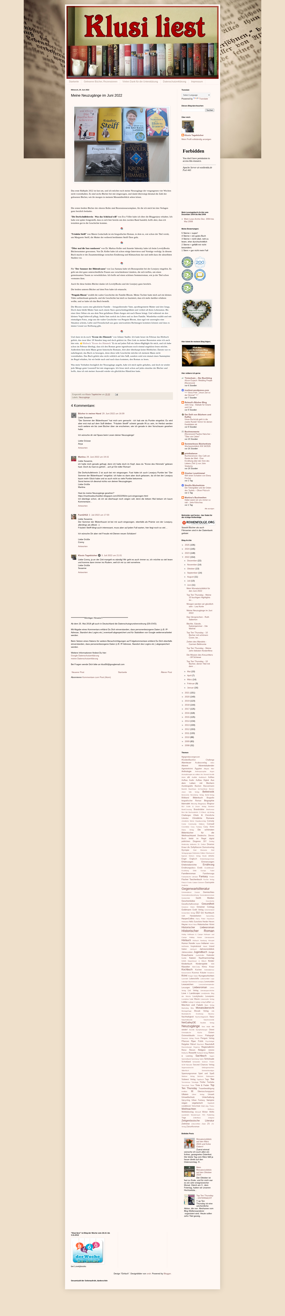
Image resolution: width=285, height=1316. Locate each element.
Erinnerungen (207, 862)
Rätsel (193, 1044)
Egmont (184, 856)
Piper (193, 1041)
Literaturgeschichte (207, 990)
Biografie (210, 798)
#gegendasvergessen (191, 757)
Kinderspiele (201, 963)
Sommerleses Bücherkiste (198, 444)
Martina (82, 457)
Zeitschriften (195, 1124)
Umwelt (211, 1094)
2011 (187, 733)
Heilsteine (185, 922)
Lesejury (201, 982)
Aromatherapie (187, 774)
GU (198, 912)
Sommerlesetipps (208, 1070)
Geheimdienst (186, 892)
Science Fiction (208, 1062)
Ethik (195, 870)
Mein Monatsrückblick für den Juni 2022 (198, 589)
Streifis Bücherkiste (195, 485)
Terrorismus (186, 1082)
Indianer (205, 943)
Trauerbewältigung (206, 1088)
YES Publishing (208, 1115)
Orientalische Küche (192, 1032)
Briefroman (210, 809)
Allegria (206, 769)
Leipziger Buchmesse (189, 982)
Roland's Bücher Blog (196, 402)
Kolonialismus (209, 970)
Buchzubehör (193, 812)
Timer (192, 1085)
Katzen (192, 958)
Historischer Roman (198, 931)
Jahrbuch (193, 949)
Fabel (212, 870)
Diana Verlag (188, 830)
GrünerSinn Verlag (188, 913)
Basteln (184, 789)
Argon (212, 771)
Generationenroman (207, 895)
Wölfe (211, 1112)
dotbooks (193, 844)
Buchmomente (192, 431)
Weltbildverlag (188, 1112)
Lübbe (184, 1002)
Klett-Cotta (196, 967)
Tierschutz (185, 1085)
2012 (187, 729)
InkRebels (185, 946)
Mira (192, 1008)
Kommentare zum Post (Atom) (96, 677)
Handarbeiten (195, 916)
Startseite (74, 81)
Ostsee (200, 1035)
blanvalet (186, 803)
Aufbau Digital (202, 780)
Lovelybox (185, 999)
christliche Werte (188, 821)
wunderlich (185, 1115)
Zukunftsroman (192, 1127)
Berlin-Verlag (209, 795)
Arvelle (211, 774)
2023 (187, 553)
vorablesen (186, 1106)
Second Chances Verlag (203, 1065)
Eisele (204, 856)
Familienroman (189, 873)
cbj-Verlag (210, 812)
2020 (187, 696)
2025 (187, 545)
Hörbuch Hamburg (200, 940)
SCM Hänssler (187, 1065)
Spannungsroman (189, 1073)
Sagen (212, 1056)
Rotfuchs (185, 1053)
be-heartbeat (202, 789)
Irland (205, 946)
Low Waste (195, 999)
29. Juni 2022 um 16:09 (113, 413)
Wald (203, 1106)
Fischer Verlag (208, 879)
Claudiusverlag (200, 821)
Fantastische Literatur (190, 877)
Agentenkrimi (187, 769)
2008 (187, 745)
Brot (183, 812)
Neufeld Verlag (207, 1023)
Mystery (211, 1014)
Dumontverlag (208, 847)
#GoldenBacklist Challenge (198, 760)
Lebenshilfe (194, 979)
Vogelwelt (211, 1103)
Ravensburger (187, 1047)
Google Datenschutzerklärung (85, 655)
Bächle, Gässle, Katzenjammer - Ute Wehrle (197, 626)
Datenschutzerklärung (174, 81)
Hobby (184, 934)
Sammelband (186, 1059)
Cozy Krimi (209, 827)
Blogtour (210, 804)
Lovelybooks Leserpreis (203, 996)
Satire (202, 1059)
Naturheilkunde (187, 1020)
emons (211, 856)
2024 (187, 549)
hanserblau (210, 916)
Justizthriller (200, 955)
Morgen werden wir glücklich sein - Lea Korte (200, 605)
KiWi (212, 964)
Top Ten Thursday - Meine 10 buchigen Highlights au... (199, 597)
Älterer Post (166, 672)
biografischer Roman (191, 801)
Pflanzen (185, 1041)
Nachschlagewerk (201, 1017)
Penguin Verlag (207, 1038)
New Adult (206, 1026)
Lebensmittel (204, 979)
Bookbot (211, 806)
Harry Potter (200, 919)
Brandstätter (199, 809)
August (190, 577)
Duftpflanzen (196, 847)
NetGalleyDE (189, 1022)
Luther (208, 1002)
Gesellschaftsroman (190, 904)
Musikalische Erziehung (192, 1014)
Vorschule (196, 1106)
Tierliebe (210, 1082)
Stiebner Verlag (188, 1076)
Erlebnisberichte (189, 864)
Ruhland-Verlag (202, 1053)
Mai (189, 671)
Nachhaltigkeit (188, 1017)
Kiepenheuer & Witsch (197, 961)
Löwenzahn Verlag (207, 999)
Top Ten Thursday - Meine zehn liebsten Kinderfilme (199, 649)
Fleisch (184, 882)
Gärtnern (201, 882)
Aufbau (211, 777)
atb (188, 777)
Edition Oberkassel (207, 853)
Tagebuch (200, 1079)
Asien (184, 777)
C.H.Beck (202, 812)
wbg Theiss (209, 1106)
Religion (202, 1050)
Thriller (202, 1082)
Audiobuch (202, 777)
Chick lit (198, 815)
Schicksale (209, 1059)
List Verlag (193, 990)
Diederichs (201, 836)
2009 (187, 741)
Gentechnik (186, 898)
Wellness (211, 1109)
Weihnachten (189, 1108)
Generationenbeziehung (190, 895)
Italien (184, 949)
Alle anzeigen (209, 509)
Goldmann (186, 909)
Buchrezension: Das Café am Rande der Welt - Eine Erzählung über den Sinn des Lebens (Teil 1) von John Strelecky (197, 461)
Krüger (190, 976)
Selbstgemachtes (208, 1067)
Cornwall (210, 824)
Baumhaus (192, 789)
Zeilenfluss (197, 1118)
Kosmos (195, 973)
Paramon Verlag (188, 1038)
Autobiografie (187, 786)
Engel (184, 859)
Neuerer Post (78, 672)
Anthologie (186, 771)
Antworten (83, 448)
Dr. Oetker (202, 844)
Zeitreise (186, 1123)
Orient (211, 1030)
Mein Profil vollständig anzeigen (196, 139)
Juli (189, 581)
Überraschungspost (206, 1091)
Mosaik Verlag (201, 1011)
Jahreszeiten (187, 952)
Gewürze (185, 907)
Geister (197, 892)
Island (211, 946)
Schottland (186, 1062)
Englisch (193, 859)
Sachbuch (200, 1055)
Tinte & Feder (202, 1085)
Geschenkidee (188, 901)
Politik (200, 1041)
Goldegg (210, 907)
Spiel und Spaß (206, 1073)
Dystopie (185, 850)
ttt (192, 1091)
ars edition (196, 774)
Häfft (183, 916)
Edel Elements (200, 850)
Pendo (197, 1038)
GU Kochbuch (207, 913)
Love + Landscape (191, 993)
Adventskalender (206, 765)
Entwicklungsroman (207, 859)
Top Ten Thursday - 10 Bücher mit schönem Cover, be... (197, 635)
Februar (191, 683)
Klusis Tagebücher (94, 394)
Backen (198, 786)
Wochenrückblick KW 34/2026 (197, 446)
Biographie (209, 800)
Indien (212, 943)
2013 (187, 725)
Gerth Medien (205, 898)
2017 (187, 709)
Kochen (198, 970)
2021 (187, 692)
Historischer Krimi (205, 924)
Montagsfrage (186, 1011)
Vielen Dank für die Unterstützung (140, 81)
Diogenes (197, 841)
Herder (205, 922)
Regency (196, 1047)
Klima (204, 967)
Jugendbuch (200, 952)
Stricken (200, 1076)
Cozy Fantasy (196, 827)
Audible (194, 777)
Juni (189, 585)
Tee (212, 1079)
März (190, 679)
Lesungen (186, 988)
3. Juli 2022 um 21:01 (112, 555)
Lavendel (185, 979)
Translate (203, 99)
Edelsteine (196, 853)
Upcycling (186, 1100)
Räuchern (200, 1044)
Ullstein (185, 1094)
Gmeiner (201, 907)
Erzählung (185, 870)
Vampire (210, 1100)
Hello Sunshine (195, 922)
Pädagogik (209, 1035)
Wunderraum (195, 1115)
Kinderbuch (187, 963)
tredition (184, 1091)
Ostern (211, 1032)
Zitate (204, 1124)
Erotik (199, 868)
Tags (207, 1079)
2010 (187, 737)
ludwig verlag (200, 1002)
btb (186, 812)
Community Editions (196, 824)
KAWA (184, 961)
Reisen (192, 1050)
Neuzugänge (84, 397)
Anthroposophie (200, 771)
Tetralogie (194, 1082)
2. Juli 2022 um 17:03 (99, 515)
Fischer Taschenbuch (192, 879)
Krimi (184, 975)
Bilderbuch (198, 797)
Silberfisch (185, 1070)
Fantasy (203, 876)
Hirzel (190, 924)
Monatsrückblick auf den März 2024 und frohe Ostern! (204, 1143)
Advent (185, 765)
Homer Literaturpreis (205, 937)
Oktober (191, 568)
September (192, 573)
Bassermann (208, 786)
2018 (187, 705)
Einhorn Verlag (195, 856)
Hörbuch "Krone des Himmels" (97, 343)
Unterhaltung (208, 1097)
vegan (184, 1103)
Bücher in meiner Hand (89, 413)
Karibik (184, 958)
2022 (187, 557)
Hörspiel (211, 940)
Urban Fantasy (198, 1100)
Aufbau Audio (188, 780)
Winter (205, 1112)
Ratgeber (185, 1044)
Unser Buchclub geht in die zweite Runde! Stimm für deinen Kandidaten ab (198, 422)
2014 (187, 721)
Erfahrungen (187, 862)
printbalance (191, 453)
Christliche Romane (203, 818)
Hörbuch (186, 940)
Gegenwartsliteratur (196, 888)
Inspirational (196, 946)
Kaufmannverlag (206, 958)
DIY (205, 841)
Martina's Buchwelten (195, 497)
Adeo (212, 763)
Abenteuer (186, 762)
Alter (212, 769)
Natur (212, 1017)
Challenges (186, 815)
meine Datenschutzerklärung (84, 658)
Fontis (189, 882)
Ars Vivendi (205, 774)
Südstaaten (210, 1076)
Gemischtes (208, 892)
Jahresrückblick (207, 949)
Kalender (210, 955)
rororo (211, 1050)
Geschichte (210, 901)
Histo (195, 924)
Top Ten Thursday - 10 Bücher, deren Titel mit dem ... (198, 664)
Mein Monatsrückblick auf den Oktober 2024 (204, 1171)
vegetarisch (197, 1103)
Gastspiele (209, 882)
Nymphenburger (202, 1030)
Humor (185, 943)
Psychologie (209, 1041)
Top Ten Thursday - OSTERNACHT (204, 1196)
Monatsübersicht (205, 1007)
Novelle (191, 1030)
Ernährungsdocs (188, 868)
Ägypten (198, 769)
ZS (208, 1124)
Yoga (184, 1118)
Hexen (211, 922)
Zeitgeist (211, 1118)
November (192, 564)
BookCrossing (187, 809)
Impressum (197, 81)
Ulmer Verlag (198, 1094)
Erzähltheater (209, 868)
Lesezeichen (187, 984)
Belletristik (208, 791)
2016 (187, 713)
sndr (149, 1273)
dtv (188, 847)
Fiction (211, 877)
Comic (184, 824)
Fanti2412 (83, 515)
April (189, 675)
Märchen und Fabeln (192, 1005)
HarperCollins (188, 918)
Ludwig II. (191, 1002)
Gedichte (185, 885)
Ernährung (208, 864)
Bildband (185, 798)
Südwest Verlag (188, 1079)
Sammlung (195, 1059)
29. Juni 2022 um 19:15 (98, 457)
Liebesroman (200, 987)
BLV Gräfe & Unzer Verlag (194, 806)
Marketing (185, 1008)
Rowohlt (192, 1053)
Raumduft (209, 1044)
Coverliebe (185, 827)
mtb (213, 1011)
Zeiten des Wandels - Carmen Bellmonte (196, 642)
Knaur (211, 967)
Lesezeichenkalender (206, 984)
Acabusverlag (201, 763)
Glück (192, 907)
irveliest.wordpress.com (197, 390)
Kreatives (210, 973)
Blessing (194, 804)
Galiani (194, 882)
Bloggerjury (202, 804)
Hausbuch (210, 919)
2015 (187, 717)
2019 (187, 701)
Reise (184, 1050)
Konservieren (186, 973)
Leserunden (209, 982)
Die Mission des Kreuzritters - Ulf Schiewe (200, 656)
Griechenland (209, 910)
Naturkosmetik (209, 1020)
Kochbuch (187, 969)
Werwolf (198, 1112)
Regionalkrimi (207, 1047)
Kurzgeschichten (206, 975)
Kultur (196, 976)
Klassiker (186, 966)
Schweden (196, 1062)
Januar (190, 687)
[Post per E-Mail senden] (116, 394)
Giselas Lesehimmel (195, 473)
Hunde (192, 943)
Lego (212, 979)
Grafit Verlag (198, 910)
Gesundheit (208, 903)
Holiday (192, 937)
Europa (203, 870)
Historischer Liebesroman (198, 927)
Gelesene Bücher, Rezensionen (100, 81)
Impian (198, 943)
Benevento (185, 795)
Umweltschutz (188, 1097)
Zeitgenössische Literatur (198, 1120)
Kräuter (203, 973)
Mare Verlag (209, 1005)
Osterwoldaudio (188, 1035)
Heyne (185, 924)
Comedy (210, 821)
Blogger (167, 1273)
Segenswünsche (188, 1067)
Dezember (192, 560)
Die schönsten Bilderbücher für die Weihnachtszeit (198, 832)
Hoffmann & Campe (195, 934)
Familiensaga (208, 874)
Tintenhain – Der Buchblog (198, 378)
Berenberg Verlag (197, 795)
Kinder (211, 961)
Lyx (213, 1002)
